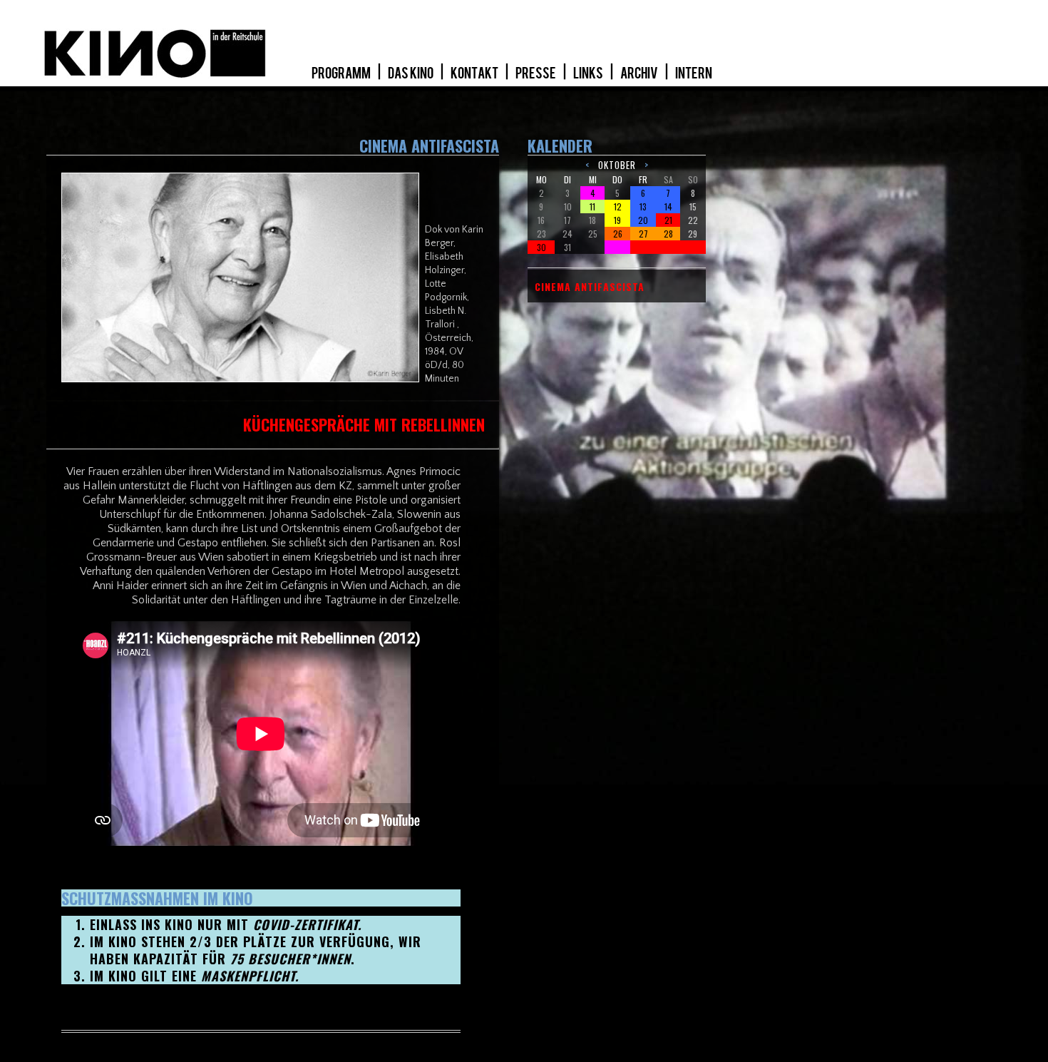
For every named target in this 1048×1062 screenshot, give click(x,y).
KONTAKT (475, 73)
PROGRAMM (342, 73)
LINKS (588, 73)
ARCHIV (639, 73)
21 (668, 220)
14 (668, 206)
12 (618, 206)
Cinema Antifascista (589, 286)
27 (643, 234)
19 (617, 220)
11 (592, 206)
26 (617, 234)
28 (668, 234)
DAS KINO (411, 73)
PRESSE (536, 73)
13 (643, 206)
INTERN (693, 73)
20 (643, 220)
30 (541, 247)
